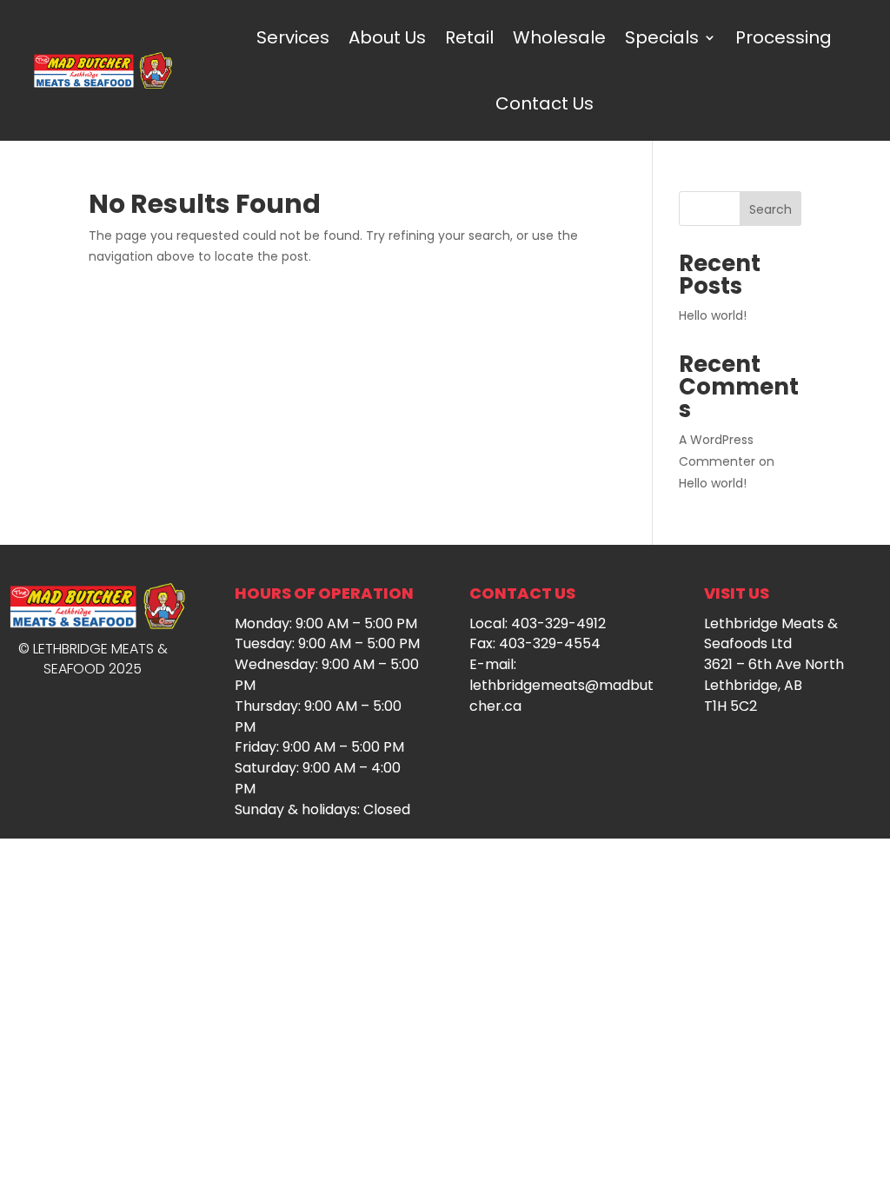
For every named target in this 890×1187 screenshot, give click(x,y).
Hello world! (713, 315)
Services (292, 37)
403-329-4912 (558, 623)
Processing (783, 37)
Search (770, 209)
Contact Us (544, 103)
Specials (662, 37)
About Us (387, 37)
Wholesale (559, 37)
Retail (469, 37)
